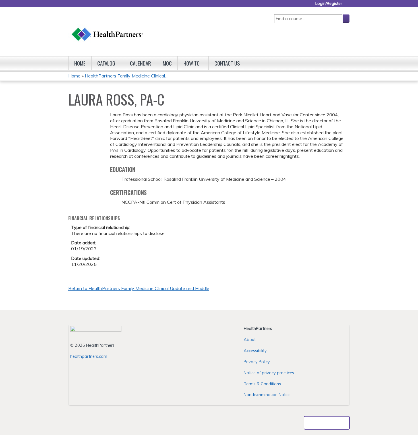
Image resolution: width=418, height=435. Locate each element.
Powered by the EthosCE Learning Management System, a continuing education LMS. (327, 423)
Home (80, 63)
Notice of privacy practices (269, 372)
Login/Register (328, 3)
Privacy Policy (257, 361)
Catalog (106, 63)
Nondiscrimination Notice (267, 394)
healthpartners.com (88, 356)
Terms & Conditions (262, 383)
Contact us (227, 63)
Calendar (140, 63)
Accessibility (255, 350)
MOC (167, 63)
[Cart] (348, 5)
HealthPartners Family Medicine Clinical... (126, 76)
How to (191, 63)
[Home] (107, 29)
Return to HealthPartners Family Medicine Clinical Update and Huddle (138, 288)
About (250, 339)
